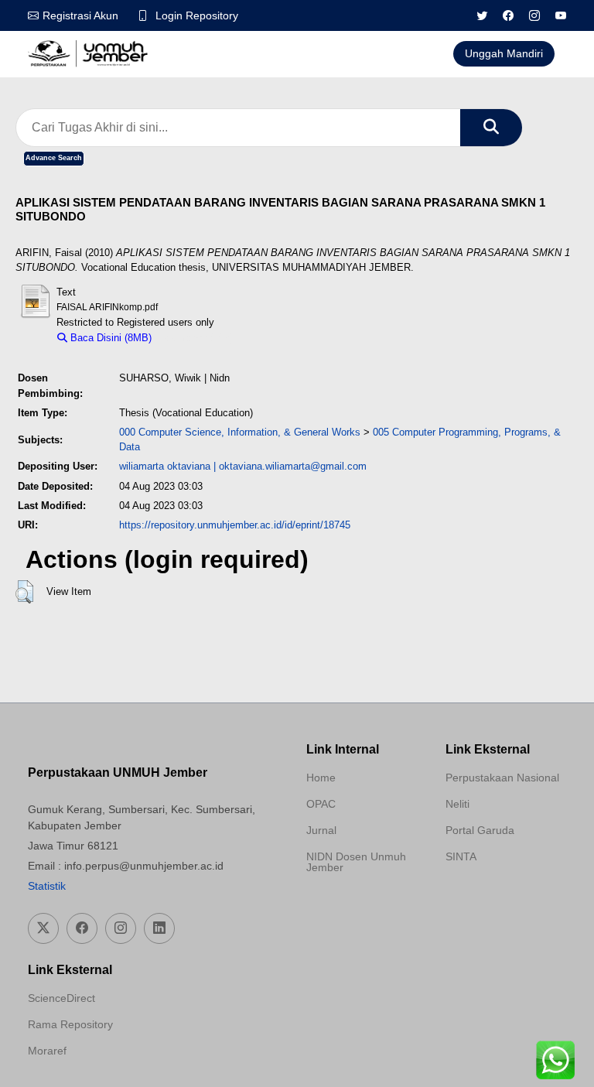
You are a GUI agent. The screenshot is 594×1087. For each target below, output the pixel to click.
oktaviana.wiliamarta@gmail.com (293, 466)
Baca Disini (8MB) (109, 338)
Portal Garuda (480, 830)
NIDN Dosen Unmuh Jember (356, 862)
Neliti (457, 803)
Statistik (47, 886)
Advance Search (54, 158)
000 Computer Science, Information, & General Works (239, 432)
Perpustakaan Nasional (502, 777)
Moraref (47, 1050)
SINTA (461, 856)
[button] (24, 591)
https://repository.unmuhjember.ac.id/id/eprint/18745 (234, 525)
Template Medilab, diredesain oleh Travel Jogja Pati (500, 893)
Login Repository (196, 15)
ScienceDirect (61, 998)
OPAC (321, 803)
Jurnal (321, 830)
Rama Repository (70, 1024)
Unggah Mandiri (504, 53)
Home (321, 777)
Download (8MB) (196, 338)
